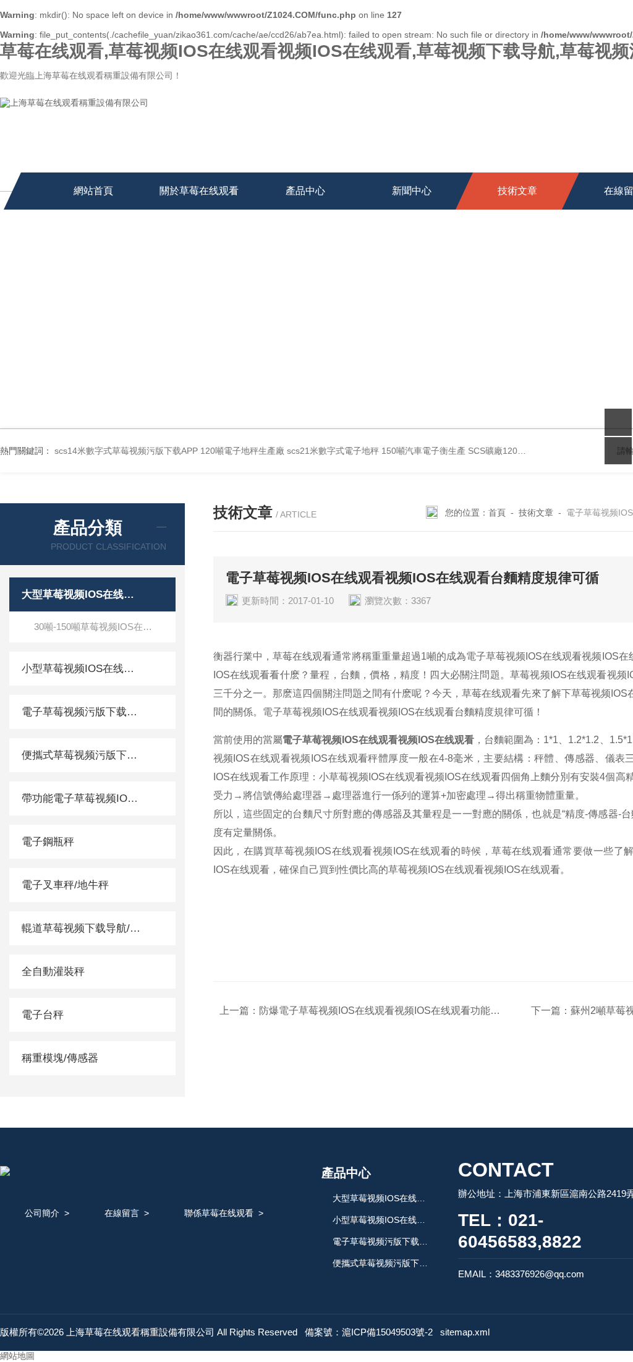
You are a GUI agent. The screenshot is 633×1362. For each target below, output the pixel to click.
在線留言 (121, 1213)
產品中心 (305, 190)
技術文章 (517, 190)
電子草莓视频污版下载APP (82, 712)
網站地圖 (17, 1356)
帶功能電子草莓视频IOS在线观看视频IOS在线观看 (82, 798)
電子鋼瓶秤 (48, 842)
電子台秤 (43, 1015)
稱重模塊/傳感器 (60, 1058)
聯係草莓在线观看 (218, 1213)
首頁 (497, 512)
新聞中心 (411, 190)
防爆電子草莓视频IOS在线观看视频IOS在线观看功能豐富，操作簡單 (409, 1010)
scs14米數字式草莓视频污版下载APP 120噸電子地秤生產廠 (169, 451)
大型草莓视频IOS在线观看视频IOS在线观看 (82, 594)
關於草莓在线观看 (199, 190)
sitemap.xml (465, 1332)
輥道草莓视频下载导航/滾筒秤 (82, 928)
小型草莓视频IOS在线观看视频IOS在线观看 (82, 669)
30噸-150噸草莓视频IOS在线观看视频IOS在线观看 (105, 626)
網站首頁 (93, 190)
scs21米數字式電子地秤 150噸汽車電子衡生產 (376, 451)
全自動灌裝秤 (53, 971)
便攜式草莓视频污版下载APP (82, 755)
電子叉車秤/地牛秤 (65, 885)
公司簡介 (42, 1213)
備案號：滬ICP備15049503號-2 (369, 1332)
